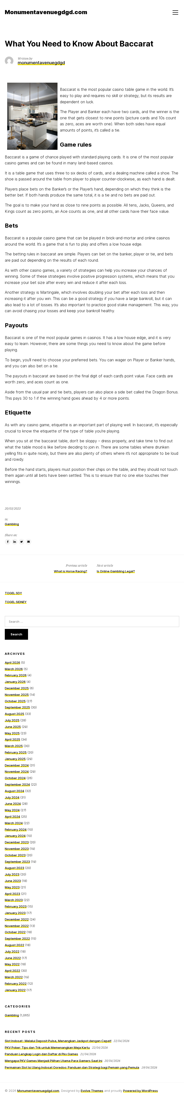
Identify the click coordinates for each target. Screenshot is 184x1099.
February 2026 (16, 675)
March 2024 (14, 823)
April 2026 (12, 662)
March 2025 (14, 746)
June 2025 (13, 727)
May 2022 (12, 964)
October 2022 (15, 932)
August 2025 (14, 714)
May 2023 (12, 887)
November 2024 (17, 771)
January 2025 (15, 759)
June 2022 (13, 958)
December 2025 (17, 688)
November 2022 (17, 926)
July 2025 (12, 720)
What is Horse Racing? (70, 571)
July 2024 (12, 797)
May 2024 (12, 810)
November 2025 (17, 694)
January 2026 (15, 682)
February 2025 (16, 752)
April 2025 (12, 739)
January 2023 (15, 913)
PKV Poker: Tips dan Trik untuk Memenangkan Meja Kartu (47, 1047)
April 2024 (12, 816)
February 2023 (16, 906)
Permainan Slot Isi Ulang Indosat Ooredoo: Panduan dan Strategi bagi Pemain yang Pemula (72, 1067)
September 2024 (17, 784)
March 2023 (14, 900)
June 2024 (13, 804)
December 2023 (17, 842)
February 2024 (16, 829)
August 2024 (14, 791)
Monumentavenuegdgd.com (38, 1091)
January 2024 (15, 836)
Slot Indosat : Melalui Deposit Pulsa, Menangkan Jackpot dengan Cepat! (58, 1041)
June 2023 (13, 881)
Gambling (12, 524)
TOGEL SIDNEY (16, 602)
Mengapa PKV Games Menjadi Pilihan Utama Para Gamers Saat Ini (53, 1061)
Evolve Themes (92, 1091)
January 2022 (15, 990)
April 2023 (12, 894)
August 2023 (14, 868)
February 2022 (16, 983)
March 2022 (14, 977)
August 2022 (14, 945)
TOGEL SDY (13, 593)
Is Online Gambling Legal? (116, 571)
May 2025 (12, 733)
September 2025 (17, 707)
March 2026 (14, 669)
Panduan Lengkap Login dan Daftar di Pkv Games (41, 1054)
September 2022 (17, 938)
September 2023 (17, 861)
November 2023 (17, 849)
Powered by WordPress (140, 1091)
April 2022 (12, 970)
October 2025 (15, 701)
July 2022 (12, 951)
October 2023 (15, 855)
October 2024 (15, 778)
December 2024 (17, 765)
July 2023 (12, 874)
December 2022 (17, 919)
